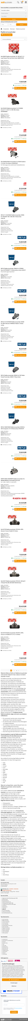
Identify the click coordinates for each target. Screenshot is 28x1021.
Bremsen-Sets (5, 942)
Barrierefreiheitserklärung (7, 912)
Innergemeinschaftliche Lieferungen (9, 904)
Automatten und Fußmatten (7, 940)
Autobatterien (5, 939)
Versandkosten (24, 83)
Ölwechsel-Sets (5, 947)
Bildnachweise (5, 899)
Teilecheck (4, 907)
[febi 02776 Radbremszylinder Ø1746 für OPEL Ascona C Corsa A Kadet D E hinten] (14, 521)
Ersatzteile (6, 29)
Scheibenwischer (5, 950)
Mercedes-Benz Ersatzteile (7, 925)
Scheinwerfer (4, 951)
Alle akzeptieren (15, 979)
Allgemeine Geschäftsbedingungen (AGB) (9, 898)
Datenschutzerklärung (6, 901)
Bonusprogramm (5, 900)
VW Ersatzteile (5, 932)
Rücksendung (4, 906)
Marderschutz (5, 946)
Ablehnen (14, 986)
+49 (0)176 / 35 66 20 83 (13, 888)
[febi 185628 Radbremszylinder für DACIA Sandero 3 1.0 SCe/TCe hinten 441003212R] (14, 153)
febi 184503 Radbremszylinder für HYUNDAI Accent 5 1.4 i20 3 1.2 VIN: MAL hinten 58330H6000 (12, 110)
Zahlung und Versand (6, 911)
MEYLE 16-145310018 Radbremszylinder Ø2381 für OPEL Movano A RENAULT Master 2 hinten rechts (12, 323)
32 (16, 670)
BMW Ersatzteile (5, 920)
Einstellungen (14, 982)
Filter (3, 944)
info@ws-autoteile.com (7, 890)
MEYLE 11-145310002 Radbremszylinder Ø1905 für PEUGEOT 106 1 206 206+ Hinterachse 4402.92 (12, 216)
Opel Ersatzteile (5, 926)
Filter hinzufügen (7, 34)
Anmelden (14, 1012)
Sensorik (4, 952)
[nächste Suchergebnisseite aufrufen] (18, 670)
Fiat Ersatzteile (5, 922)
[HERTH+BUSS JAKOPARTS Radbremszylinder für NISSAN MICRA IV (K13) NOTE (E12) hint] (14, 471)
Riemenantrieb (5, 949)
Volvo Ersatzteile (5, 931)
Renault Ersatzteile (6, 929)
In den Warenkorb (21, 88)
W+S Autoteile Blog (6, 910)
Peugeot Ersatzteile (6, 927)
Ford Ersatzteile (5, 924)
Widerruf (4, 909)
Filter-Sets (4, 945)
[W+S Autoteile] (6, 2)
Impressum (4, 905)
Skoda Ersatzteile (5, 930)
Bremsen (12, 29)
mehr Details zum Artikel (6, 74)
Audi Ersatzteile (5, 919)
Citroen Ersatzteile (5, 921)
